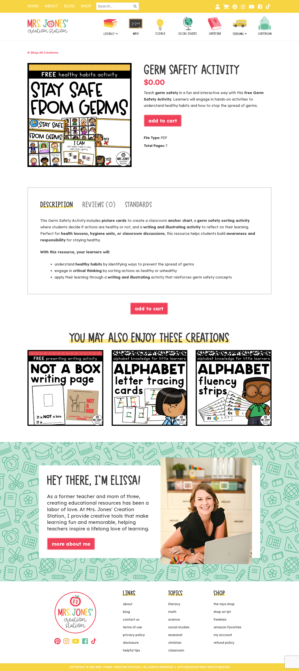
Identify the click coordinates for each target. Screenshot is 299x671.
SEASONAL (238, 34)
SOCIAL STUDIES (187, 34)
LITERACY (109, 34)
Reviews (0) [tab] (99, 204)
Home (33, 6)
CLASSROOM (265, 34)
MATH (136, 34)
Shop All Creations (44, 52)
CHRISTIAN (215, 34)
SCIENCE (160, 34)
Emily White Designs (215, 667)
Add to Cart (162, 121)
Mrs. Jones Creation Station (47, 26)
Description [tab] (56, 204)
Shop (86, 6)
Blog (69, 6)
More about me (71, 544)
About (51, 6)
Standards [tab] (138, 204)
